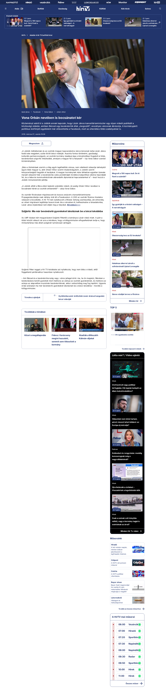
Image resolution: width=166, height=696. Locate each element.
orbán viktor (61, 112)
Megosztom (34, 143)
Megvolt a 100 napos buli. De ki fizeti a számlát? (32, 23)
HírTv (24, 35)
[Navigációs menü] (6, 8)
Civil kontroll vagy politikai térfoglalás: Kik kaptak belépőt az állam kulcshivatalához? (126, 388)
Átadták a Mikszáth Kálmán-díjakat (88, 337)
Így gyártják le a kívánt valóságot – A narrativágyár (72, 23)
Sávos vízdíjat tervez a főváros (125, 294)
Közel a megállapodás (35, 335)
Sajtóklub (115, 200)
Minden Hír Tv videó (129, 531)
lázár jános (25, 112)
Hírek (114, 231)
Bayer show (116, 582)
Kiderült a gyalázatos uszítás (122, 335)
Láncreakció (116, 598)
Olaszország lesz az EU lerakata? (112, 22)
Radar (132, 656)
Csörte (114, 170)
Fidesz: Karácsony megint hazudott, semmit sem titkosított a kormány (64, 340)
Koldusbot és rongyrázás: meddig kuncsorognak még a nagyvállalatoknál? (127, 456)
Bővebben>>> (73, 205)
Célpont (114, 560)
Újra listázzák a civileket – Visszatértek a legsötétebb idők (126, 488)
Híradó (114, 545)
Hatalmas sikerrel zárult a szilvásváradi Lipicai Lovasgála (151, 23)
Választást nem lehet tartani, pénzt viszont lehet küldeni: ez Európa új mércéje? (125, 422)
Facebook (37, 112)
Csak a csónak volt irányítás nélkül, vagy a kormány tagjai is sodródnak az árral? (126, 521)
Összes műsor (132, 683)
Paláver (115, 449)
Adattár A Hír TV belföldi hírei (41, 35)
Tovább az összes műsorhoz (130, 609)
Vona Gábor (48, 112)
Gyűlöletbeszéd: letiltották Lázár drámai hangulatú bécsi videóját (81, 297)
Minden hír (133, 301)
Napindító (134, 644)
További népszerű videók (131, 349)
